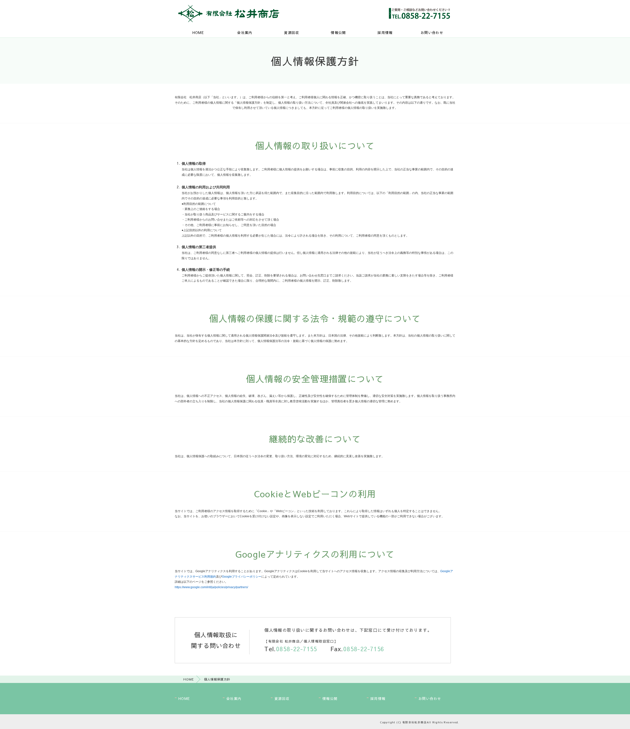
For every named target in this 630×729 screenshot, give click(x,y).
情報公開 (338, 32)
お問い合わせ (432, 32)
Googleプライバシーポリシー (241, 576)
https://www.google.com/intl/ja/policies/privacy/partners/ (211, 587)
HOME (198, 32)
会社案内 (244, 32)
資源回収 (291, 32)
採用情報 (385, 32)
